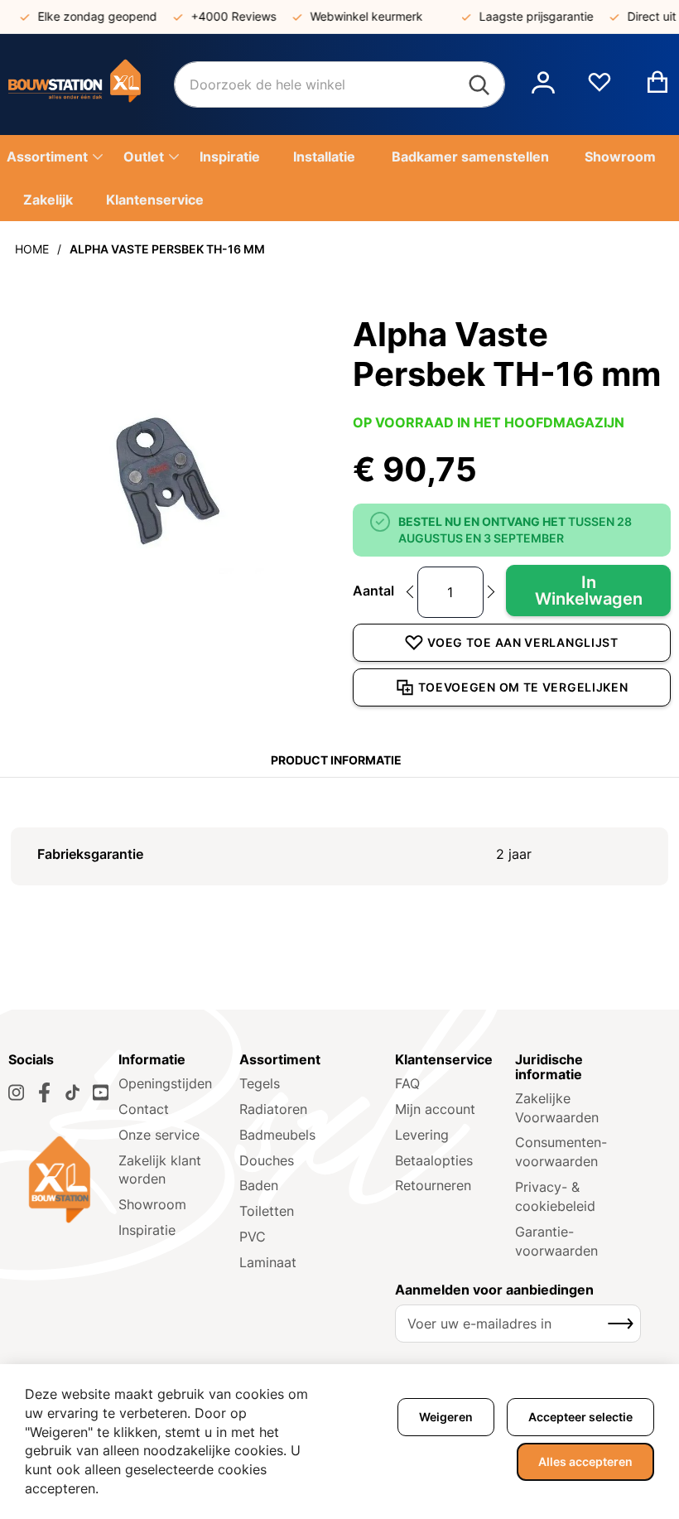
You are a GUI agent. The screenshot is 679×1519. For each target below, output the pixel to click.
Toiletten (266, 1211)
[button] (543, 84)
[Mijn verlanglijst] (599, 88)
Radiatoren (273, 1109)
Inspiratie (147, 1230)
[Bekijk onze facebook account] (44, 1092)
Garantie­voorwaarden (556, 1241)
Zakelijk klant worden (159, 1170)
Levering (422, 1134)
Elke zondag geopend (87, 16)
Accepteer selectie (580, 1417)
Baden (258, 1185)
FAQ (407, 1083)
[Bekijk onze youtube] (100, 1092)
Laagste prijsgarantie (527, 16)
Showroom (152, 1204)
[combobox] (339, 84)
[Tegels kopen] (91, 84)
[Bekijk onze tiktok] (72, 1092)
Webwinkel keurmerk (357, 16)
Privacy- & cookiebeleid (555, 1196)
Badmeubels (277, 1134)
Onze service (159, 1134)
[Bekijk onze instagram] (16, 1092)
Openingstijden (165, 1083)
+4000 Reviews (224, 16)
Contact (143, 1109)
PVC (252, 1236)
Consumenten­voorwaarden (561, 1151)
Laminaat (267, 1262)
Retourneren (433, 1185)
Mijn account (435, 1109)
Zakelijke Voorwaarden (557, 1108)
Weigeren (446, 1417)
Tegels (259, 1083)
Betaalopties (434, 1160)
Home (32, 249)
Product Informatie (336, 760)
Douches (266, 1160)
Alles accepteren (585, 1461)
